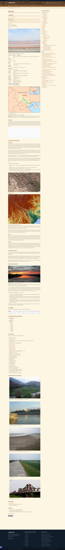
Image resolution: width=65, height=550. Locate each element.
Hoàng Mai (18, 160)
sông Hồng (12, 53)
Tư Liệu (20, 5)
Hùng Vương (26, 541)
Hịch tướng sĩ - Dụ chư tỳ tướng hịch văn (48, 74)
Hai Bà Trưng (26, 539)
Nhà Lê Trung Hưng (46, 35)
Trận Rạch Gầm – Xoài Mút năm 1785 (47, 71)
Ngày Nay (32, 5)
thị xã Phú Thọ (17, 156)
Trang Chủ (11, 5)
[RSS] (12, 538)
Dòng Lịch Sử (16, 5)
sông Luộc (17, 245)
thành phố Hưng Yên (28, 167)
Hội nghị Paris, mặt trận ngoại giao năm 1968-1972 (49, 75)
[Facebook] (8, 538)
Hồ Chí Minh (26, 543)
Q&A (40, 5)
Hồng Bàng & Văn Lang (45, 11)
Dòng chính (12, 22)
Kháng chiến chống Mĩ (47, 49)
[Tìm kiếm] (56, 3)
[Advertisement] (24, 133)
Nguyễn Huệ (26, 544)
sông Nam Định (32, 247)
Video (38, 5)
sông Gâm (20, 238)
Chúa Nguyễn (46, 40)
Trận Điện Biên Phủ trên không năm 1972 (48, 53)
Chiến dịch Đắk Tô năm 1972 (46, 66)
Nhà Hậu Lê (44, 33)
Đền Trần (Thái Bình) (45, 81)
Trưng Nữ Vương (44, 15)
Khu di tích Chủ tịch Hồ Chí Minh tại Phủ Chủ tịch (49, 85)
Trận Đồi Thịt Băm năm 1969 (46, 65)
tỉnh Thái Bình (35, 257)
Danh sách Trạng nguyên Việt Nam (47, 73)
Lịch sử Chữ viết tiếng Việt (46, 72)
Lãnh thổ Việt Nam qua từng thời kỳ (47, 64)
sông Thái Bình (21, 246)
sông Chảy (16, 238)
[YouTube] (10, 538)
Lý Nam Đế (26, 545)
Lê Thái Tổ (26, 535)
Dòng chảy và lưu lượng (13, 21)
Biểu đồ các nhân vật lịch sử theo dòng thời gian (47, 536)
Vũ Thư (26, 168)
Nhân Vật (24, 5)
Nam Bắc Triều (44, 34)
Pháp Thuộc (44, 43)
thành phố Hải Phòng (36, 245)
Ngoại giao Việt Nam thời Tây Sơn (46, 535)
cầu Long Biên (21, 283)
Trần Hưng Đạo (27, 536)
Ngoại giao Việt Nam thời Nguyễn (46, 539)
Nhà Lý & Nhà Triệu (45, 17)
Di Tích (28, 5)
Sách (35, 5)
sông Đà (14, 61)
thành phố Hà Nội (15, 355)
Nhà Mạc (45, 36)
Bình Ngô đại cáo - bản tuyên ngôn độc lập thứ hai (49, 63)
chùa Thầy (43, 79)
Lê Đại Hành (26, 540)
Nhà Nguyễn (44, 42)
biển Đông (14, 73)
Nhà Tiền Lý (45, 18)
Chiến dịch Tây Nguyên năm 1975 (47, 59)
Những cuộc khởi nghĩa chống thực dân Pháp (50, 45)
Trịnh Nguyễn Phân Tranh (46, 37)
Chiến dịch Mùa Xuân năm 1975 (46, 55)
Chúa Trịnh (45, 39)
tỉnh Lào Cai (38, 150)
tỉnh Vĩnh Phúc (20, 158)
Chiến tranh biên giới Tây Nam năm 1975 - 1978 (49, 54)
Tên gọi (11, 20)
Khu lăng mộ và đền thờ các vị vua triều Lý (48, 80)
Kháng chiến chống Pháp (47, 48)
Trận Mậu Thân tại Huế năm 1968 (47, 60)
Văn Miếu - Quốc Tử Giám (46, 78)
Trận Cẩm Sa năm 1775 (44, 543)
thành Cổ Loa (44, 83)
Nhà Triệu (45, 14)
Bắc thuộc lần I (44, 13)
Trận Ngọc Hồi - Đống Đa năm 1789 (46, 541)
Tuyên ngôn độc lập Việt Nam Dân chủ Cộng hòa (49, 69)
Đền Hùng (43, 86)
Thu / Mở (12, 19)
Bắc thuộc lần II (44, 16)
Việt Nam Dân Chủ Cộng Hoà (46, 47)
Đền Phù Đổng (44, 87)
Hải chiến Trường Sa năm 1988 (46, 56)
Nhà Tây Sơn (44, 41)
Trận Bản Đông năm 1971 (46, 70)
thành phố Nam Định (18, 169)
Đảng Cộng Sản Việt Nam (47, 46)
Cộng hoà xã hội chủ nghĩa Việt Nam (47, 50)
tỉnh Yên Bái (13, 345)
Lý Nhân (16, 167)
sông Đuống (14, 244)
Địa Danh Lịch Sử (13, 17)
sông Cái (33, 121)
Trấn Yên (17, 155)
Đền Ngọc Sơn (44, 84)
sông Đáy (33, 246)
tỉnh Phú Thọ (13, 349)
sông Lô (14, 60)
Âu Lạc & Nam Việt (45, 12)
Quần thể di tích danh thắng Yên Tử (47, 82)
